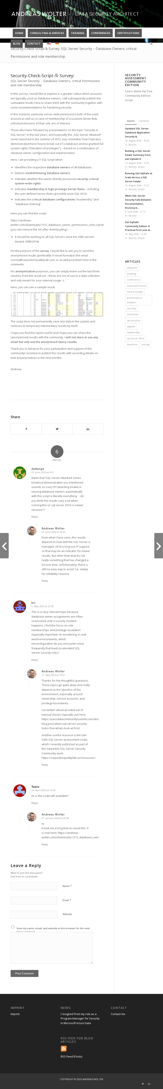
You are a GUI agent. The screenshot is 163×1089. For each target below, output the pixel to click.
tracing (145, 344)
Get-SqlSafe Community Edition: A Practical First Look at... (138, 226)
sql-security (133, 320)
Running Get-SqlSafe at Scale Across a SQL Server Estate (138, 177)
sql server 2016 (135, 338)
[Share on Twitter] (57, 428)
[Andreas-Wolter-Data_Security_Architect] (80, 13)
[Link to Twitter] (143, 1084)
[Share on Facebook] (26, 428)
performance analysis (134, 300)
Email (67, 900)
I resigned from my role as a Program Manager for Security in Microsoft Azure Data (80, 1018)
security (131, 308)
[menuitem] (19, 33)
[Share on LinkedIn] (88, 428)
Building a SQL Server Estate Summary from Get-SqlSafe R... (138, 154)
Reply (34, 516)
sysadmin (132, 344)
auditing (131, 273)
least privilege (135, 291)
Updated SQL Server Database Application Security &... (137, 132)
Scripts (141, 166)
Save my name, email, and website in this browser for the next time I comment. (53, 930)
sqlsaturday (133, 332)
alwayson (132, 267)
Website (67, 914)
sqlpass (131, 326)
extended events (136, 285)
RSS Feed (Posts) (71, 1056)
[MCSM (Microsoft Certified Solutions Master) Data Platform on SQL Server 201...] (158, 545)
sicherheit (132, 314)
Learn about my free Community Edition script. (138, 95)
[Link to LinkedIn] (149, 1084)
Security (132, 144)
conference (133, 279)
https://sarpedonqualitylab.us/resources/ (69, 758)
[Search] (150, 43)
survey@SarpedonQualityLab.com (33, 260)
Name (67, 886)
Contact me (118, 1014)
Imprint (15, 1014)
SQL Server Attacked (87, 135)
